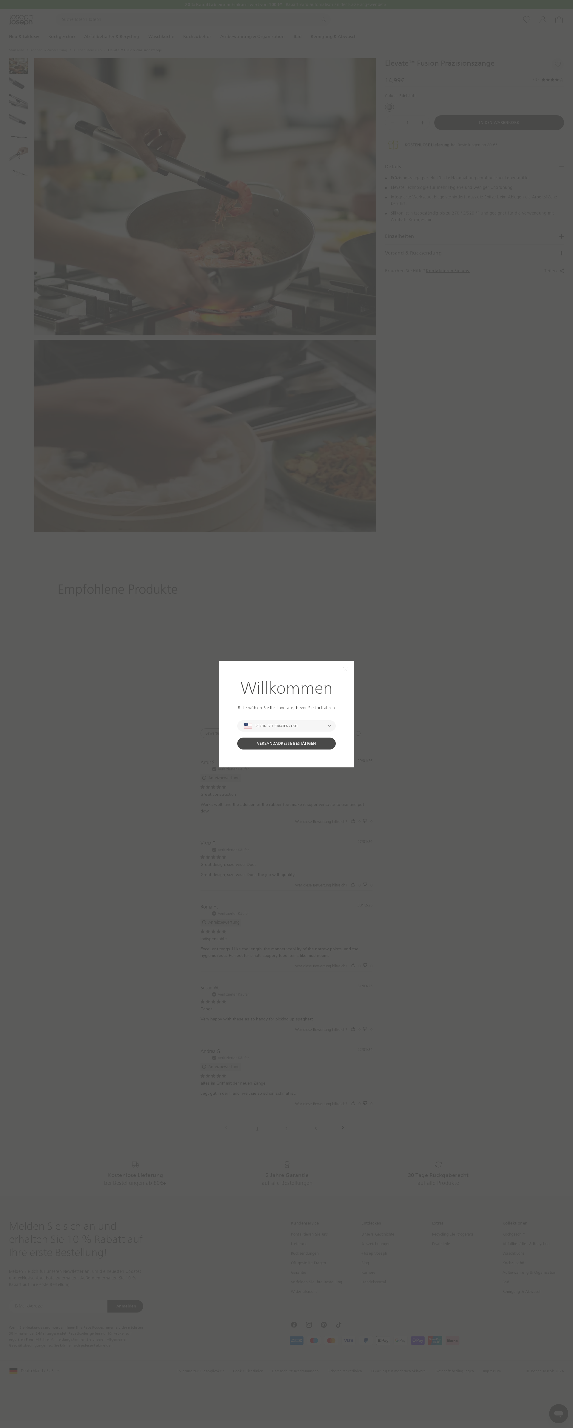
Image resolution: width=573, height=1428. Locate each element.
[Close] (345, 669)
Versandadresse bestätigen (286, 743)
